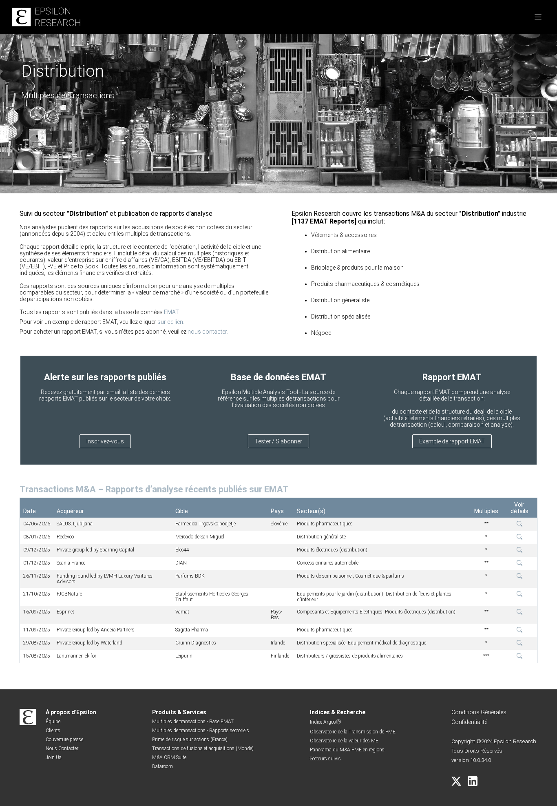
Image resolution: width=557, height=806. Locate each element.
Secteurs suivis (325, 759)
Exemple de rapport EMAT (452, 441)
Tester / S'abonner (278, 441)
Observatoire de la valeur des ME (344, 741)
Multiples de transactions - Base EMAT (193, 721)
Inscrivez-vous (105, 441)
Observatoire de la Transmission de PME (353, 732)
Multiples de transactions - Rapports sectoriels (200, 730)
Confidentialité (469, 722)
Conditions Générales (478, 712)
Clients (53, 730)
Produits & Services (179, 712)
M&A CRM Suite (169, 757)
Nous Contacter (62, 748)
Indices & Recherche (337, 712)
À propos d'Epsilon (71, 712)
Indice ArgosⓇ (325, 722)
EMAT (171, 312)
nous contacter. (208, 331)
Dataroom (162, 766)
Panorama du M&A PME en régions (347, 750)
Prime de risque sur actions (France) (190, 739)
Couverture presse (64, 739)
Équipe (53, 721)
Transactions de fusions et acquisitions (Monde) (203, 748)
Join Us (54, 757)
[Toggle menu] (538, 17)
